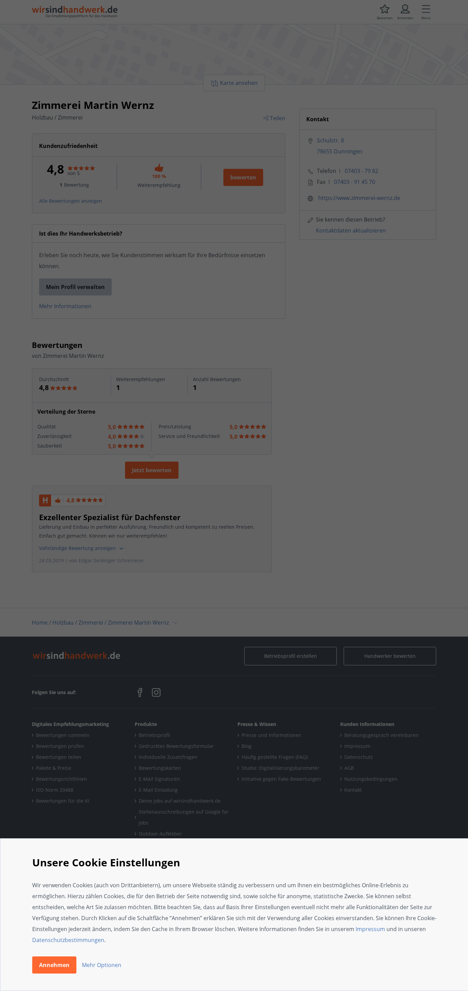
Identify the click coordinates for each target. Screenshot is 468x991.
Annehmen (54, 965)
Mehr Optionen (101, 965)
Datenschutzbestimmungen (68, 940)
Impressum (370, 929)
